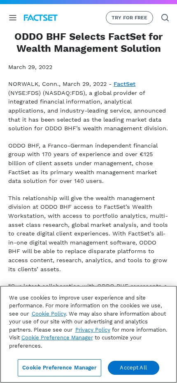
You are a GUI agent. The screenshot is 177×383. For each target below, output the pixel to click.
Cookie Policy (49, 314)
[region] (88, 334)
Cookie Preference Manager (59, 368)
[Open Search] (165, 17)
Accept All (133, 368)
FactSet (124, 84)
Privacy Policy (92, 330)
